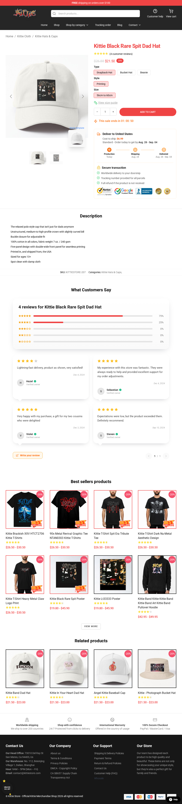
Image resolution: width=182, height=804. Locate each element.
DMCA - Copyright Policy (63, 768)
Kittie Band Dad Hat (18, 693)
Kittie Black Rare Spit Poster (67, 599)
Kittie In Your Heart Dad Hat (67, 693)
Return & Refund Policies (107, 763)
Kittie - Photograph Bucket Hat (157, 693)
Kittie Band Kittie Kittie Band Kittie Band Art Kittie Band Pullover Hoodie (155, 603)
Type (96, 66)
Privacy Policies (59, 763)
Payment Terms (102, 758)
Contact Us (100, 768)
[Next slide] (82, 96)
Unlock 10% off (7, 788)
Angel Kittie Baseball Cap (109, 693)
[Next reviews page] (166, 456)
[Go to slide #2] (56, 157)
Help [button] (175, 799)
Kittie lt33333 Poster (107, 599)
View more (91, 626)
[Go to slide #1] (37, 157)
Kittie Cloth (24, 36)
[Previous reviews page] (149, 456)
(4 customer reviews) (121, 53)
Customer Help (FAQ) (105, 773)
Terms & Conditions (61, 758)
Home (9, 36)
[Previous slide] (11, 96)
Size (96, 89)
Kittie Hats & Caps (46, 36)
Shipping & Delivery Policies (109, 753)
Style (97, 78)
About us (55, 753)
